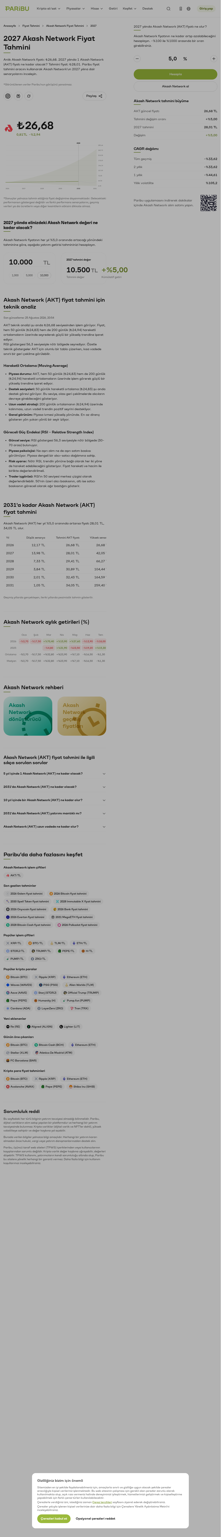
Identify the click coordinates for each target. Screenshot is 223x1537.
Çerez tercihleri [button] (102, 1502)
